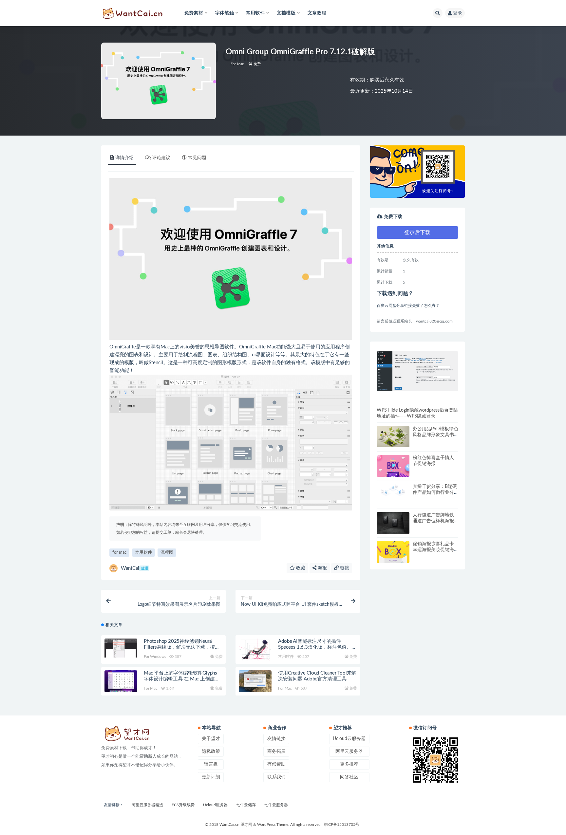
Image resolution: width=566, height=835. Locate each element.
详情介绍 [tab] (124, 158)
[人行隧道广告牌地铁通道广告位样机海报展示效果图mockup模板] (393, 523)
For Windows (155, 657)
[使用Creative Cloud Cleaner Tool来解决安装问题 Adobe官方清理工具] (255, 681)
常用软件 (143, 552)
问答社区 (349, 777)
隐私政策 (211, 751)
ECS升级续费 (183, 805)
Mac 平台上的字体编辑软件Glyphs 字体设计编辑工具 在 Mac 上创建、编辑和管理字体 (181, 679)
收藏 (300, 568)
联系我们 (276, 777)
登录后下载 (417, 232)
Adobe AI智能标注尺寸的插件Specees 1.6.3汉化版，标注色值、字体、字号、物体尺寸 (317, 647)
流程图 (166, 552)
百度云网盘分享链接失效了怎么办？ (408, 305)
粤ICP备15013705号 (341, 824)
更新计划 (211, 777)
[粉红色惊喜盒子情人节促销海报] (393, 476)
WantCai (134, 568)
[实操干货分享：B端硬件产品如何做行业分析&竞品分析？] (393, 490)
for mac (119, 552)
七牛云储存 (246, 805)
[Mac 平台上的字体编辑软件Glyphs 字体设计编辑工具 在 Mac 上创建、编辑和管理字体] (120, 681)
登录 (457, 13)
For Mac (237, 64)
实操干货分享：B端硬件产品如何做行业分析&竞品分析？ (435, 492)
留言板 (211, 764)
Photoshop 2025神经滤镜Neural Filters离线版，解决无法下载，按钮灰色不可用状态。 (182, 647)
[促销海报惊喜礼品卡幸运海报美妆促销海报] (393, 562)
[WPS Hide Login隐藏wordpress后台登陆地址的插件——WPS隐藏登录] (417, 371)
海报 (321, 568)
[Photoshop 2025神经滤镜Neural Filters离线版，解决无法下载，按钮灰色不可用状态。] (120, 648)
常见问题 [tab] (197, 158)
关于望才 (211, 738)
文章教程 (317, 13)
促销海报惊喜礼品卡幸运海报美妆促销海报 (433, 550)
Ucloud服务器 (215, 805)
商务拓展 (276, 751)
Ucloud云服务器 (349, 738)
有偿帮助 (276, 764)
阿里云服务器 (349, 751)
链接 (344, 568)
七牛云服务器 (276, 805)
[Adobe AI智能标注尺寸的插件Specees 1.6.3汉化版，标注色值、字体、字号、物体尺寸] (255, 651)
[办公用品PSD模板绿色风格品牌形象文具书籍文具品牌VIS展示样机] (393, 436)
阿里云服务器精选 (147, 805)
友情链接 (276, 738)
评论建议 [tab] (161, 158)
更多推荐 (349, 764)
